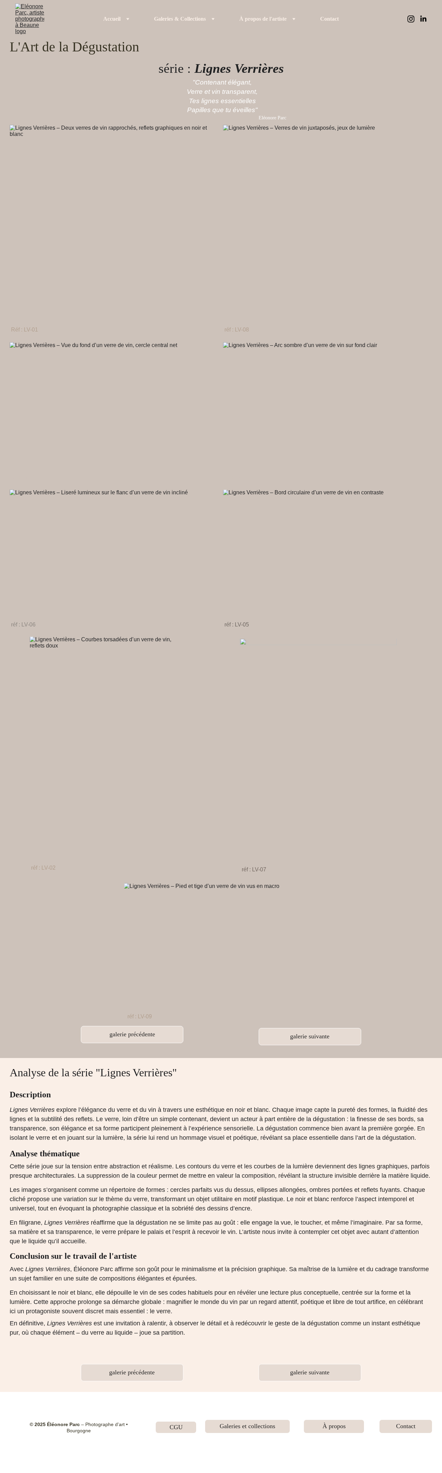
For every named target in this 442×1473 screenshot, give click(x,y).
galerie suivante (309, 1036)
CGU (176, 1427)
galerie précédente (132, 1034)
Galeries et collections (247, 1426)
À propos (334, 1426)
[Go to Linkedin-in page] (423, 19)
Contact (329, 19)
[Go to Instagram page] (413, 19)
